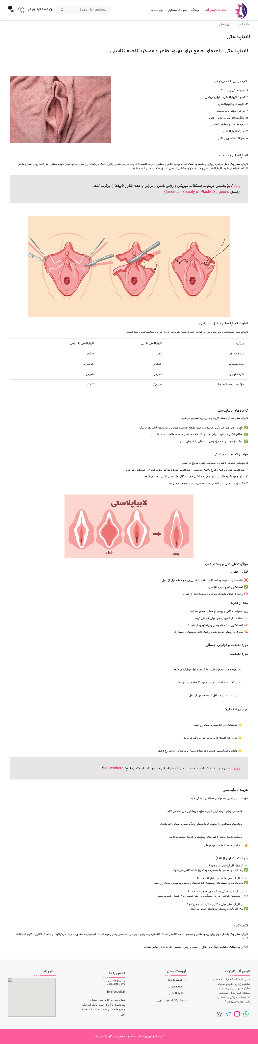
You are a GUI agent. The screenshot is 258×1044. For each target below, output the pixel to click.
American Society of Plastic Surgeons (197, 191)
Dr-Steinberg (113, 768)
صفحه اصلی (244, 24)
